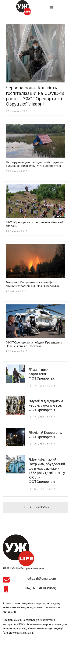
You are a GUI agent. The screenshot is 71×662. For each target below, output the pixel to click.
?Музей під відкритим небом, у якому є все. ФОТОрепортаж (46, 405)
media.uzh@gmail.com (40, 578)
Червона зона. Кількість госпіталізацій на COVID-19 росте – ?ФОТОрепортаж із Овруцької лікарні (35, 96)
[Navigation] (59, 7)
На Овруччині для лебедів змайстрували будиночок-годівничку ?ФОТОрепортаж (34, 164)
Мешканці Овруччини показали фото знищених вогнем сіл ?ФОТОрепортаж (33, 284)
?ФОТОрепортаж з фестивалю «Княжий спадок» (34, 224)
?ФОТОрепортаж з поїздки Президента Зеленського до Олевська (34, 344)
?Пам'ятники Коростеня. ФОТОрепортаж (42, 374)
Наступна (42, 507)
